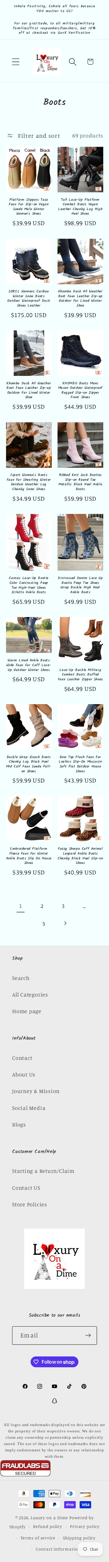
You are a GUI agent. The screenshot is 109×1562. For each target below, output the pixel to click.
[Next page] (65, 923)
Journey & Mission (36, 1091)
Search (21, 978)
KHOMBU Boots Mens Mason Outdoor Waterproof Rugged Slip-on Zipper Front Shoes (80, 390)
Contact (22, 1057)
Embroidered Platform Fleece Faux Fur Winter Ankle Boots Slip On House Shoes (28, 855)
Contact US (26, 1187)
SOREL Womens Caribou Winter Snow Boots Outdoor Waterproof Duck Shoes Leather (28, 298)
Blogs (19, 1124)
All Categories (30, 994)
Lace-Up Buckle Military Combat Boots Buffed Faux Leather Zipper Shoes (80, 675)
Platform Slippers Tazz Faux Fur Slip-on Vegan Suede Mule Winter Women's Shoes (28, 206)
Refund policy (47, 1526)
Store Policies (29, 1204)
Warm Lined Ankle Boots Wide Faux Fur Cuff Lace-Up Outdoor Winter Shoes (28, 665)
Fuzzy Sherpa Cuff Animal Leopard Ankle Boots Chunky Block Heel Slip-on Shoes (80, 855)
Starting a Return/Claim (43, 1170)
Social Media (28, 1107)
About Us (23, 1074)
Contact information (58, 1548)
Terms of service (38, 1537)
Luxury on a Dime (49, 1517)
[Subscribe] (88, 1335)
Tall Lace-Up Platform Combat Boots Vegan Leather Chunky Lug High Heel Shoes (80, 206)
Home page (26, 1011)
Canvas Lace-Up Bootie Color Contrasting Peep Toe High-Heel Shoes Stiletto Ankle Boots (28, 585)
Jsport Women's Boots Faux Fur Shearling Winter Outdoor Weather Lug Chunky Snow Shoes (29, 482)
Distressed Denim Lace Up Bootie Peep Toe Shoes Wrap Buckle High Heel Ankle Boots (80, 585)
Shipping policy (79, 1537)
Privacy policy (85, 1526)
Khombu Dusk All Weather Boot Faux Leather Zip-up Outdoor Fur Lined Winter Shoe (80, 298)
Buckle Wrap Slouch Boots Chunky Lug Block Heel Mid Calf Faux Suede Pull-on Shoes (28, 764)
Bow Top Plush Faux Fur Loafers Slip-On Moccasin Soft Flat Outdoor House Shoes (80, 764)
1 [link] (20, 905)
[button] (15, 61)
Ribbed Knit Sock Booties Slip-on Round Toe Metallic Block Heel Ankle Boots (80, 482)
